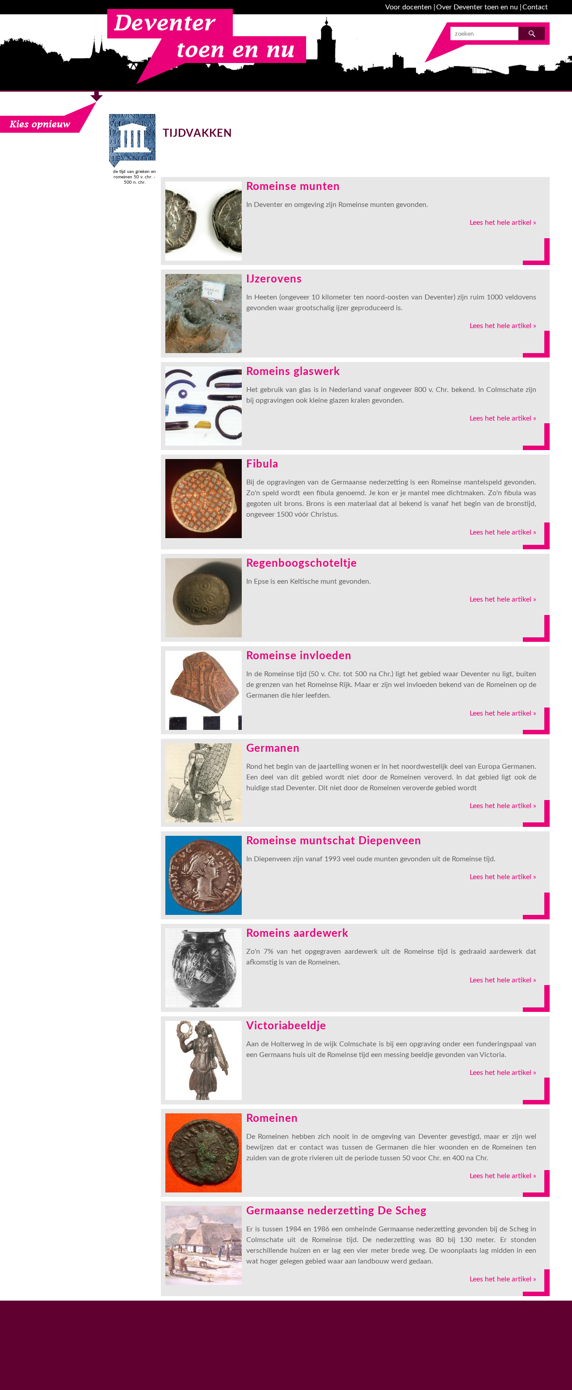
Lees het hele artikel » (503, 222)
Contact (535, 7)
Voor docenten (408, 7)
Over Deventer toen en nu (477, 7)
